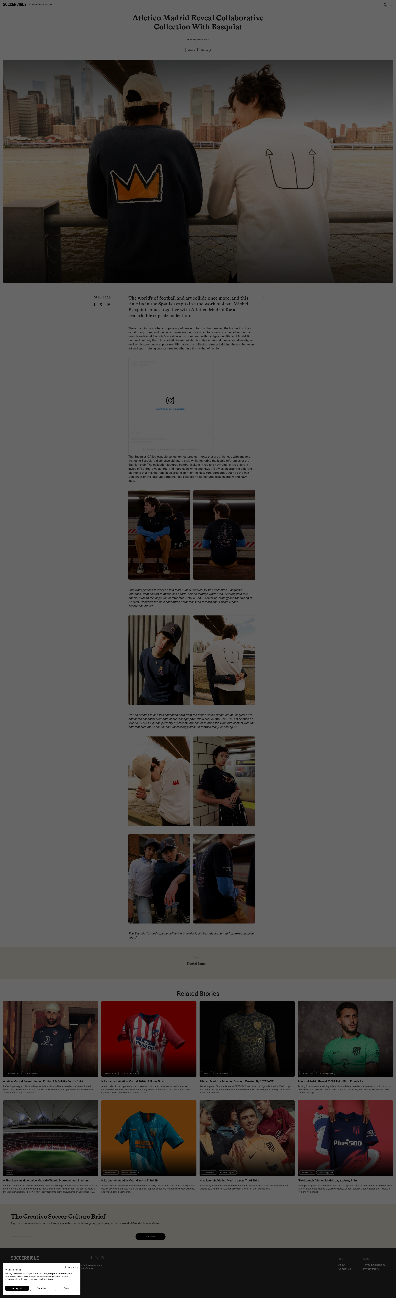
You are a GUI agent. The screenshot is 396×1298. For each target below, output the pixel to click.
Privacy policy (71, 1267)
